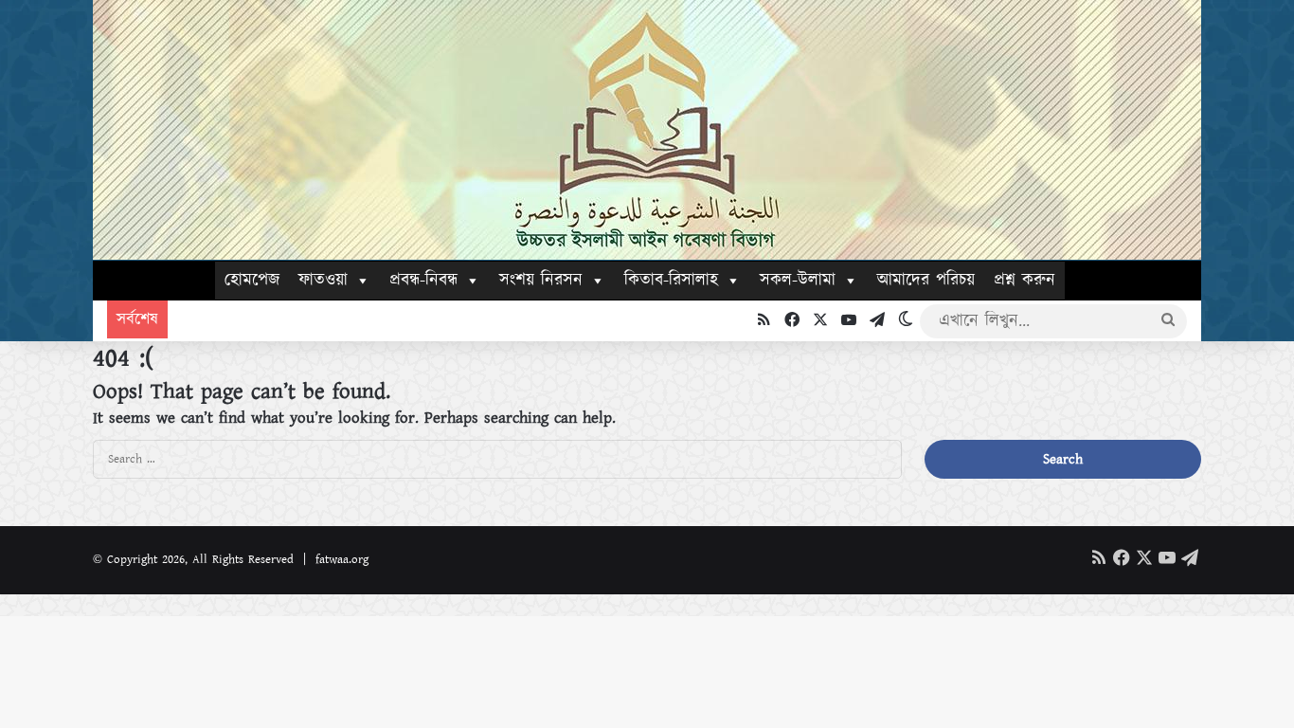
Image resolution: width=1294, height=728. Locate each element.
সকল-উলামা (798, 280)
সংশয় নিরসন (541, 280)
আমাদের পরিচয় (926, 280)
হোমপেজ (252, 280)
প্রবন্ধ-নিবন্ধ (423, 280)
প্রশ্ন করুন (1024, 280)
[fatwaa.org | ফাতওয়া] (647, 130)
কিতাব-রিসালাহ (671, 280)
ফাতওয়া (323, 280)
